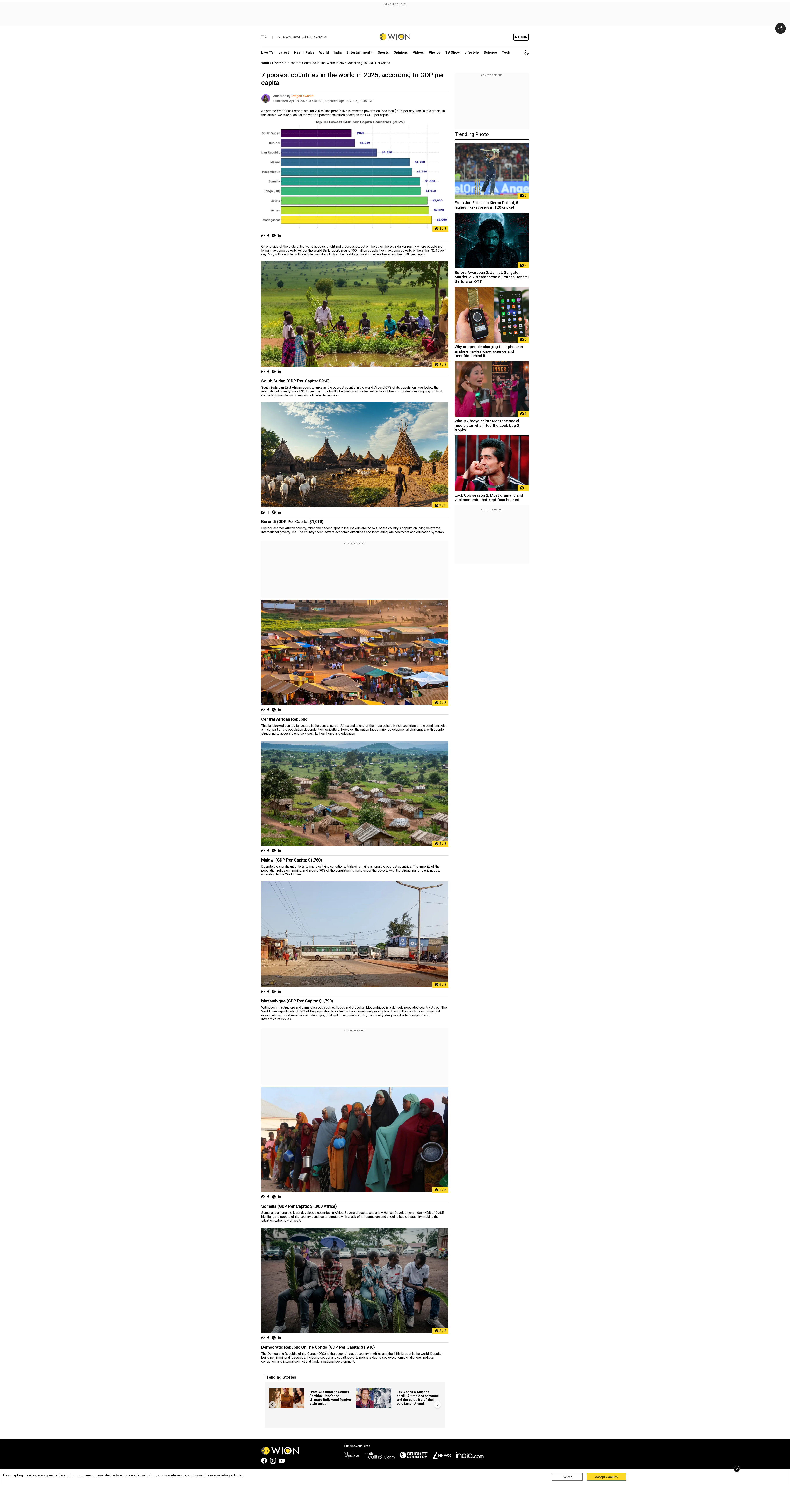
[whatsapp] (263, 236)
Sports (383, 52)
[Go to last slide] (272, 1404)
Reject (567, 1477)
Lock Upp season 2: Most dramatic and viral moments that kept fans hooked (489, 497)
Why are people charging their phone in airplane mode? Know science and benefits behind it (489, 351)
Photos (434, 52)
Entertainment (358, 52)
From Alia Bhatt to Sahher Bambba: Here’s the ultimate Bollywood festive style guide (330, 1398)
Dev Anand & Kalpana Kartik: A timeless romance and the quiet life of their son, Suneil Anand (417, 1398)
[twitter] (274, 236)
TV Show (452, 52)
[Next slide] (437, 1404)
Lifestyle (471, 52)
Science (490, 52)
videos (418, 52)
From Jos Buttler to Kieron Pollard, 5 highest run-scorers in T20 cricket (486, 205)
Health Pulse (304, 52)
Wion (265, 63)
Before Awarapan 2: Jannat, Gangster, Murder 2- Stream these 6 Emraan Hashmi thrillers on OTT (492, 277)
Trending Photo (472, 134)
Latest (283, 52)
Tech (506, 52)
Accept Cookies (606, 1477)
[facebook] (268, 236)
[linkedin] (279, 236)
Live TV (267, 52)
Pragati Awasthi (303, 96)
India (338, 52)
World (324, 52)
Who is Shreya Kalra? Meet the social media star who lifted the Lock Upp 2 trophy (487, 425)
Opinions (401, 52)
